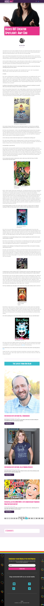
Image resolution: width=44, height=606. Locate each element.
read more (8, 423)
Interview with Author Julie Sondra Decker (18, 467)
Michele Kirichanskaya (10, 418)
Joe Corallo (8, 506)
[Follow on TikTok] (29, 588)
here (3, 348)
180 (23, 518)
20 (14, 518)
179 (21, 518)
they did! (23, 345)
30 (16, 518)
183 (31, 518)
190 (36, 518)
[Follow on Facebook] (29, 584)
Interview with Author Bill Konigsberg (17, 416)
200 (39, 518)
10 (11, 518)
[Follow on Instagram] (13, 588)
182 (29, 518)
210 (42, 518)
